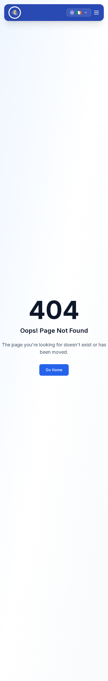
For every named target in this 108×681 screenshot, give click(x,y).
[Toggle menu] (96, 12)
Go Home (54, 370)
